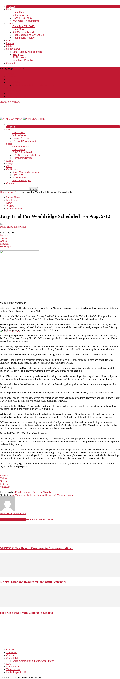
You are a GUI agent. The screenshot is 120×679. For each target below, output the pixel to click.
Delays (10, 43)
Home (3, 192)
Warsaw (10, 205)
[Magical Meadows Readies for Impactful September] (60, 575)
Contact (10, 63)
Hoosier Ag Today (22, 18)
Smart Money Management (27, 52)
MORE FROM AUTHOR (39, 519)
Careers (10, 79)
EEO (8, 88)
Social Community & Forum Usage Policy (33, 85)
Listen (11, 6)
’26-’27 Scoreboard (23, 32)
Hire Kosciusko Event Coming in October (26, 612)
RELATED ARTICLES (13, 519)
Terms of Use (13, 93)
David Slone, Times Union (13, 226)
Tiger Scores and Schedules (28, 35)
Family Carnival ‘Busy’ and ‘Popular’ (33, 492)
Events (10, 40)
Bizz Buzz (18, 54)
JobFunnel (11, 76)
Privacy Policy (13, 90)
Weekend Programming (25, 20)
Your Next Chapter (22, 60)
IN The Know (19, 57)
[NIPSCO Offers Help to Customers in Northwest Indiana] (60, 542)
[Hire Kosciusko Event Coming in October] (60, 606)
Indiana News (20, 15)
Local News (19, 12)
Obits (9, 46)
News (9, 9)
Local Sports (19, 29)
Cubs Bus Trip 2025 (23, 26)
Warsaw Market (14, 208)
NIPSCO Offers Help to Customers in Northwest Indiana (36, 548)
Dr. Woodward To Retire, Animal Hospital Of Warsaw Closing (42, 495)
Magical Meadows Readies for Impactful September (33, 581)
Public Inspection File (17, 96)
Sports (9, 23)
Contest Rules (13, 82)
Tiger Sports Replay (23, 37)
